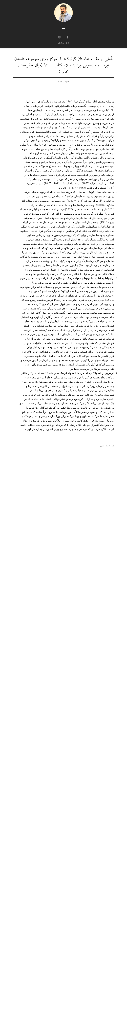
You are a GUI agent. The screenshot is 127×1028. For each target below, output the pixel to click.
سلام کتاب (104, 446)
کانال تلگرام (63, 43)
